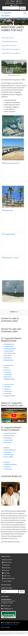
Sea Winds (7, 466)
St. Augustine (18, 85)
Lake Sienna (7, 358)
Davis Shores (8, 355)
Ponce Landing (8, 457)
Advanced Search (7, 559)
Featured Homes (11, 3)
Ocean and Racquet (10, 450)
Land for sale (6, 575)
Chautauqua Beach (9, 348)
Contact (20, 1)
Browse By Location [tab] (7, 38)
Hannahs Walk (8, 440)
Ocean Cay (7, 370)
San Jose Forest (9, 384)
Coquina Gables (8, 351)
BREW (8, 622)
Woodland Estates (9, 396)
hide (17, 311)
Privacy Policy (14, 624)
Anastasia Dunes (9, 344)
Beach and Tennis (9, 435)
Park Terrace (8, 377)
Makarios (6, 448)
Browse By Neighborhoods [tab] (9, 41)
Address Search (7, 562)
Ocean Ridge (8, 374)
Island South (7, 442)
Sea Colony (7, 386)
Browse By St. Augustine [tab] (9, 45)
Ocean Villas (7, 452)
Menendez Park (8, 365)
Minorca (6, 367)
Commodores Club (9, 353)
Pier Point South (9, 454)
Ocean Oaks (7, 372)
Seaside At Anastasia (10, 464)
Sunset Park (7, 393)
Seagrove (7, 462)
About (13, 1)
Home (7, 1)
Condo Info (20, 3)
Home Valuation (7, 581)
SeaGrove (7, 389)
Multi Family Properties (9, 578)
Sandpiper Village (9, 379)
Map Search (6, 565)
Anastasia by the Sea (10, 433)
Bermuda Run (8, 438)
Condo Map (14, 5)
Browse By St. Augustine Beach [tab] (11, 49)
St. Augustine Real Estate (6, 14)
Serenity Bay (7, 391)
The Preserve (8, 469)
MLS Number (6, 567)
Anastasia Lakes (9, 346)
